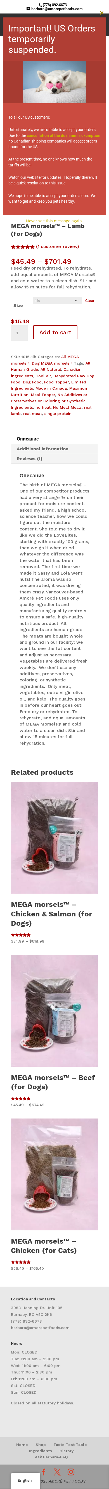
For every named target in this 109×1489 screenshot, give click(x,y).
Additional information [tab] (42, 448)
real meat (32, 413)
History (67, 1451)
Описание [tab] (28, 439)
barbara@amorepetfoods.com (40, 1327)
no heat (43, 407)
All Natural (51, 369)
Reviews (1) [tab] (29, 458)
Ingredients (40, 1451)
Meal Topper (43, 394)
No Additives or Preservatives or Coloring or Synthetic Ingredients (49, 401)
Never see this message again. (54, 220)
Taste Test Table (70, 1444)
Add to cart (55, 332)
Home (22, 1444)
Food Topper (56, 382)
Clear (89, 301)
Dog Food (32, 382)
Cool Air (43, 376)
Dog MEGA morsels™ (52, 363)
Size (18, 305)
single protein (58, 413)
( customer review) (57, 246)
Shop (40, 1444)
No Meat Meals (67, 407)
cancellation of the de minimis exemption (63, 135)
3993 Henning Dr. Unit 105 (36, 1307)
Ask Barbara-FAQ (51, 1457)
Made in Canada (51, 388)
